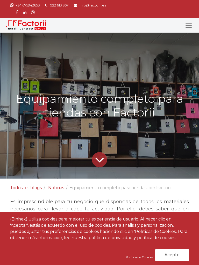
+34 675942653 (28, 5)
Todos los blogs (26, 187)
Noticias (56, 187)
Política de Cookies (140, 257)
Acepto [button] (172, 254)
